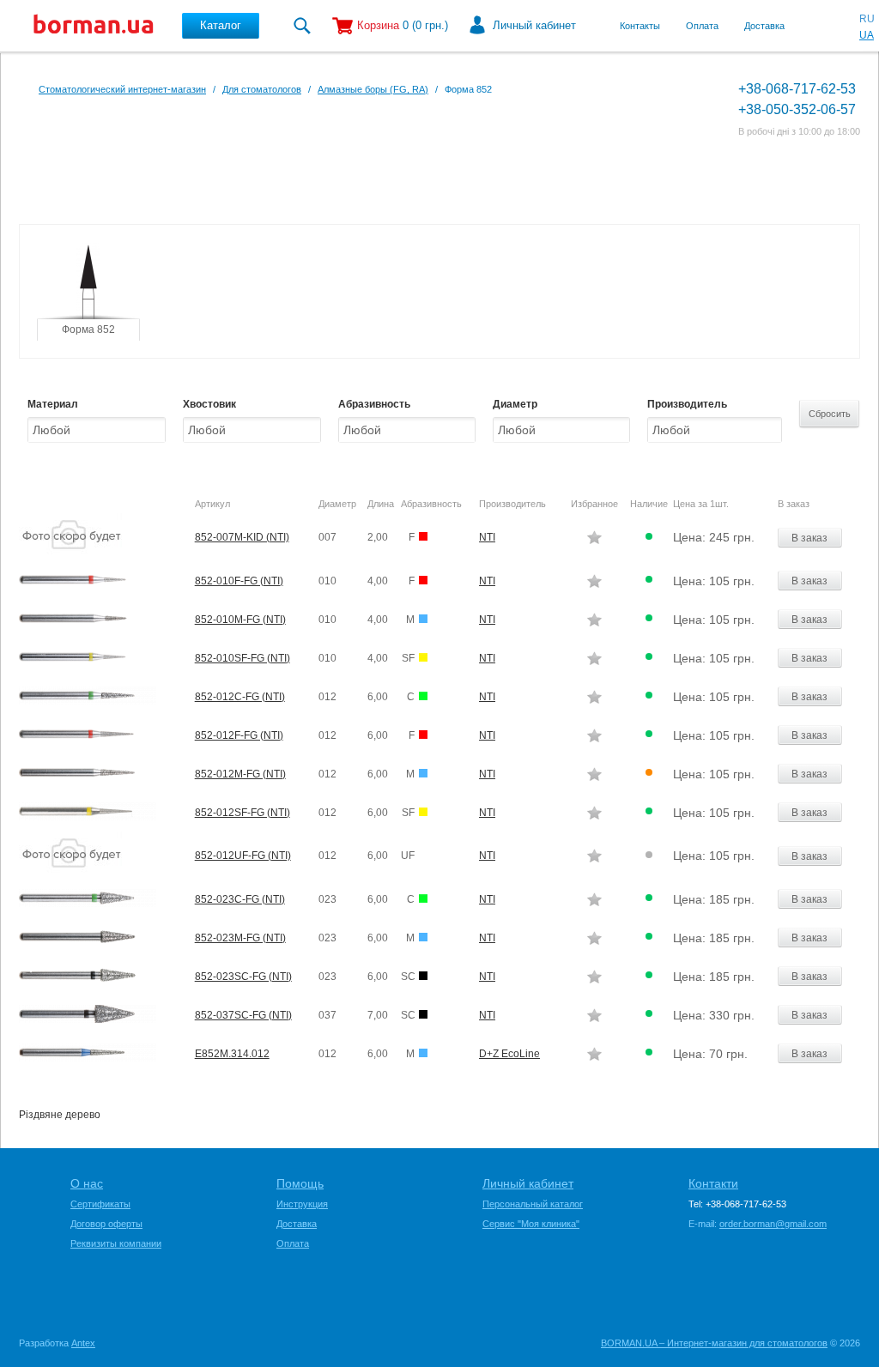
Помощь (300, 1183)
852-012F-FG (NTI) (239, 735)
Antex (83, 1343)
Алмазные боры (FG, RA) (373, 89)
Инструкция (302, 1204)
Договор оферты (106, 1224)
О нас (86, 1183)
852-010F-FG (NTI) (239, 581)
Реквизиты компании (115, 1243)
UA (866, 35)
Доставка (764, 26)
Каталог (220, 25)
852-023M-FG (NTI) (240, 938)
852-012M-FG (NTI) (240, 774)
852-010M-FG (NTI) (240, 620)
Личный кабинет (534, 25)
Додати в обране (594, 537)
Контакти (713, 1183)
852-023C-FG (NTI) (240, 899)
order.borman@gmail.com (773, 1224)
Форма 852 (88, 330)
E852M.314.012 (232, 1054)
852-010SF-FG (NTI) (242, 658)
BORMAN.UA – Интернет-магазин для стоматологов (714, 1343)
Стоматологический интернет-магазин (122, 89)
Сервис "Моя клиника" (530, 1224)
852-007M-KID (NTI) (242, 537)
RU (867, 19)
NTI (487, 537)
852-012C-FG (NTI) (240, 697)
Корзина (378, 25)
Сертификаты (100, 1204)
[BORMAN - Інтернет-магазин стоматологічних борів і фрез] (93, 26)
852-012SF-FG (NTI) (242, 813)
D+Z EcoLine (509, 1054)
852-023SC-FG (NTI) (243, 977)
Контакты (640, 26)
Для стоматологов (261, 89)
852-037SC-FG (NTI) (243, 1015)
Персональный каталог (532, 1204)
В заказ (809, 538)
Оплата (702, 26)
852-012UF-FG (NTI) (243, 856)
